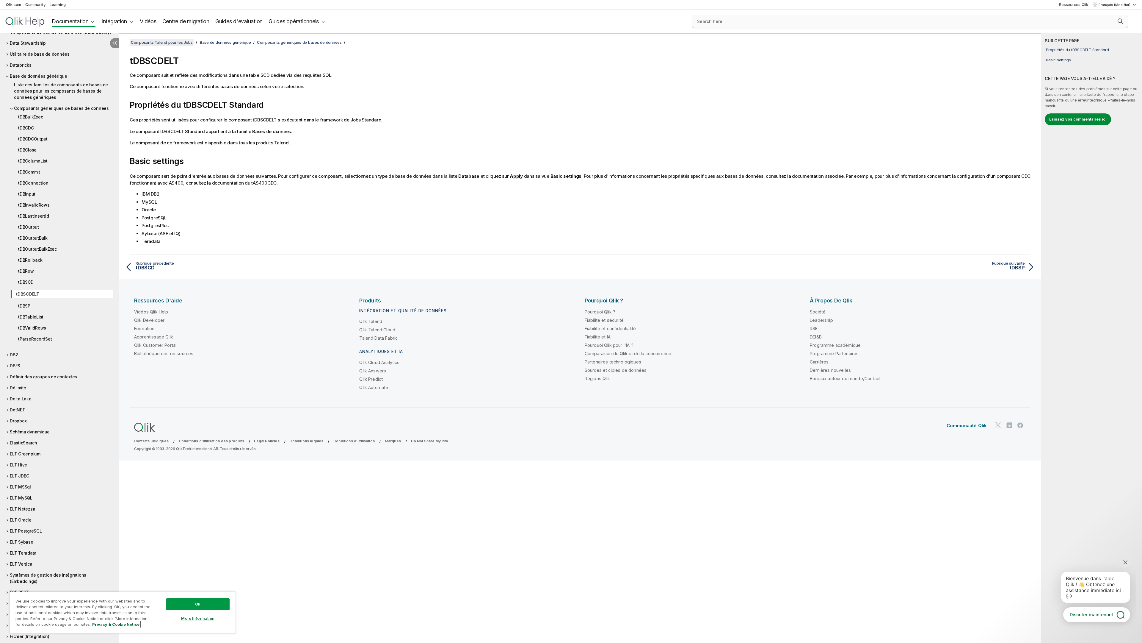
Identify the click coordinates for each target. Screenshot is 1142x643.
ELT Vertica (21, 563)
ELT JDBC (19, 475)
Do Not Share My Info (429, 441)
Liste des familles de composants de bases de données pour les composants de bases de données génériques (61, 91)
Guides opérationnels (294, 21)
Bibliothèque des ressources (163, 353)
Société (818, 311)
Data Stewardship (28, 43)
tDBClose (27, 149)
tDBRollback (30, 260)
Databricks (21, 65)
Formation (144, 328)
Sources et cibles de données (616, 370)
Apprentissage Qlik (153, 336)
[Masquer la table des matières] (114, 43)
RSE (814, 328)
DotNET (17, 409)
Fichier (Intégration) (29, 636)
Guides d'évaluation (239, 21)
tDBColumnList (33, 160)
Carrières (819, 361)
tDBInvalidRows (34, 204)
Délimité (18, 387)
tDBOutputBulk (33, 238)
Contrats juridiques (151, 441)
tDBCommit (29, 171)
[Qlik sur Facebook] (1020, 425)
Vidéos (148, 21)
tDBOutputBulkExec (37, 249)
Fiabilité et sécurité (604, 320)
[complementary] (1091, 338)
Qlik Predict (371, 379)
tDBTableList (30, 316)
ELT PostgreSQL (26, 530)
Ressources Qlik (1073, 4)
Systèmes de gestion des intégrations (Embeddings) (48, 578)
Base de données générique (38, 76)
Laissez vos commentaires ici (1078, 119)
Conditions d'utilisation (354, 441)
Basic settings (1058, 59)
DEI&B (816, 336)
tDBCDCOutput (33, 138)
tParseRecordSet (35, 338)
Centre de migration (185, 21)
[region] (123, 612)
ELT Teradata (23, 552)
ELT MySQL (21, 497)
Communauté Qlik (967, 425)
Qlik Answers (372, 370)
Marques (393, 441)
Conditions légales (306, 441)
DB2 (14, 354)
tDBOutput (28, 227)
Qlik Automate (373, 387)
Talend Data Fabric (378, 338)
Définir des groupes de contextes (43, 376)
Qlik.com (13, 4)
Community (35, 4)
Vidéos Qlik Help (151, 311)
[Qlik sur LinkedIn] (1009, 425)
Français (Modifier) (1115, 5)
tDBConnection (33, 182)
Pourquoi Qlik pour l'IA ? (609, 345)
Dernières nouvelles (830, 370)
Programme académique (835, 345)
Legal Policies (266, 441)
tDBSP (24, 305)
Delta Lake (21, 398)
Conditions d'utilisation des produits (211, 441)
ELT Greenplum (25, 453)
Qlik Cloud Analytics (379, 362)
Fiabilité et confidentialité (610, 328)
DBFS (15, 365)
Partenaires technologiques (613, 361)
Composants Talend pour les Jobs (161, 42)
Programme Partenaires (834, 353)
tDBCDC (26, 127)
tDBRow (26, 271)
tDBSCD (26, 282)
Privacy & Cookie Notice (115, 624)
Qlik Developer (149, 320)
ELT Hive (18, 464)
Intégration (114, 21)
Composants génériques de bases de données (61, 108)
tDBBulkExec (30, 116)
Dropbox (18, 420)
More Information (197, 618)
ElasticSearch (23, 442)
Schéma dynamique (30, 431)
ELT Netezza (22, 508)
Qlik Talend (370, 321)
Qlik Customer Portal (155, 345)
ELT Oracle (21, 519)
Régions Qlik (597, 378)
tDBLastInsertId (33, 216)
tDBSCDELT (27, 293)
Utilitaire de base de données (40, 54)
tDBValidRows (32, 327)
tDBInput (26, 193)
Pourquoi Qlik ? (600, 311)
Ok (197, 604)
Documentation (70, 21)
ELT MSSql (20, 486)
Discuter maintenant (1091, 614)
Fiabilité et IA (598, 336)
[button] (1120, 21)
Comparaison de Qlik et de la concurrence (628, 353)
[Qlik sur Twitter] (998, 425)
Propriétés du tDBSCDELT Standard (1077, 49)
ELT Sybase (21, 541)
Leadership (821, 320)
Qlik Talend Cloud (377, 329)
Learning (57, 4)
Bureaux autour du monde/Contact (845, 378)
